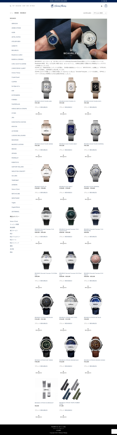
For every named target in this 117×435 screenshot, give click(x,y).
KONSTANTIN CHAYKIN (19, 122)
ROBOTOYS (15, 162)
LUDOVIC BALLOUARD (19, 136)
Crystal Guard (15, 77)
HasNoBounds (16, 104)
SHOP (23, 6)
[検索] (10, 5)
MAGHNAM (15, 140)
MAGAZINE (18, 6)
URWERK (14, 185)
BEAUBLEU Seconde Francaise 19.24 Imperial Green (68, 230)
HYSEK (14, 113)
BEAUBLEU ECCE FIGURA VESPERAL (94, 144)
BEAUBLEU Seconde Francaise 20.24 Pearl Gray (70, 274)
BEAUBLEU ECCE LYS (40, 186)
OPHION (14, 153)
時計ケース (13, 240)
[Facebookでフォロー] (101, 1)
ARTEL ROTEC (16, 37)
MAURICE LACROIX (18, 144)
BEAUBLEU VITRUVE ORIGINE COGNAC (94, 360)
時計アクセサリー (15, 237)
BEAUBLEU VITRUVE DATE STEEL (68, 317)
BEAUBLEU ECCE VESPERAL (91, 186)
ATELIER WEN (16, 41)
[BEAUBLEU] (39, 114)
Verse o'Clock (16, 189)
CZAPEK (14, 82)
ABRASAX (15, 24)
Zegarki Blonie (16, 207)
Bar (28, 6)
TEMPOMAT (15, 180)
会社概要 (58, 430)
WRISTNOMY (16, 198)
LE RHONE (15, 131)
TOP (13, 6)
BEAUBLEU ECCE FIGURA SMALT (68, 144)
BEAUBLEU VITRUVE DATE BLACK (44, 317)
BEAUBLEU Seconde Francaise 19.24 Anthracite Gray (44, 230)
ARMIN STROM (16, 28)
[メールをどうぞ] (106, 1)
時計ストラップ (14, 243)
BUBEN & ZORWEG (17, 59)
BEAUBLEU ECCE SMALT (66, 186)
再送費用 (12, 228)
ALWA (13, 32)
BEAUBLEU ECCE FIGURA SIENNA (44, 144)
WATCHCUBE (16, 194)
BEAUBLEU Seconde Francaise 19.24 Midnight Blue (93, 230)
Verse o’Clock (14, 221)
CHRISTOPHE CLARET (19, 68)
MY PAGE (32, 6)
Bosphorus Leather (17, 55)
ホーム (11, 13)
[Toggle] (31, 237)
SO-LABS (14, 176)
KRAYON (14, 127)
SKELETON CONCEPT (18, 171)
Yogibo (14, 203)
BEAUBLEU (15, 50)
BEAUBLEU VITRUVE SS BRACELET (44, 403)
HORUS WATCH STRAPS (19, 109)
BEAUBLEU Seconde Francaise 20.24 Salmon (93, 274)
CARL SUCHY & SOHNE (19, 64)
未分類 (12, 249)
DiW (13, 91)
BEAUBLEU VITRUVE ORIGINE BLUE (68, 360)
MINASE (14, 149)
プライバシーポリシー (58, 429)
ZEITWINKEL (15, 212)
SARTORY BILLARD (18, 167)
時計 (11, 234)
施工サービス (14, 231)
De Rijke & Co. (16, 86)
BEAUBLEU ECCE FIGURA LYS (67, 101)
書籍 (11, 246)
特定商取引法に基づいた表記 (58, 427)
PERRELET (15, 158)
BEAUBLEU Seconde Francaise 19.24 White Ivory (46, 274)
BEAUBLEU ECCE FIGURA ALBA (43, 101)
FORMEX (14, 100)
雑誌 (11, 252)
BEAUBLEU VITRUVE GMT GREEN (44, 360)
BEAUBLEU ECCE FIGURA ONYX (92, 101)
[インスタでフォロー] (103, 1)
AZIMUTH (14, 46)
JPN (13, 118)
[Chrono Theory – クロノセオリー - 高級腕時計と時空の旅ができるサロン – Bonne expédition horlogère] (58, 6)
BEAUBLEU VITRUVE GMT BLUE (92, 317)
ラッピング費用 (14, 224)
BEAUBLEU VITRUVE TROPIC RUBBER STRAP (69, 403)
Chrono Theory (16, 73)
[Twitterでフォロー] (104, 1)
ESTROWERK (16, 95)
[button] (101, 6)
